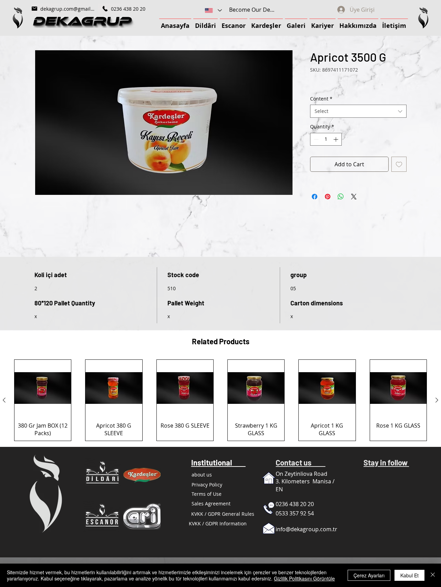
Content (321, 99)
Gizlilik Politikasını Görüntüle (304, 578)
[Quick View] (42, 388)
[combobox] (358, 111)
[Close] (433, 575)
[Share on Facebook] (314, 197)
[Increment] (336, 140)
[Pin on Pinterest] (328, 197)
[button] (17, 18)
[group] (220, 400)
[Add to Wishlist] (399, 164)
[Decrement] (315, 140)
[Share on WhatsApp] (341, 197)
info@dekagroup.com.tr (306, 530)
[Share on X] (354, 197)
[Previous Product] (4, 401)
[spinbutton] (326, 140)
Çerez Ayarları (368, 575)
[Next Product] (437, 401)
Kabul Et (409, 575)
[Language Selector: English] (213, 10)
